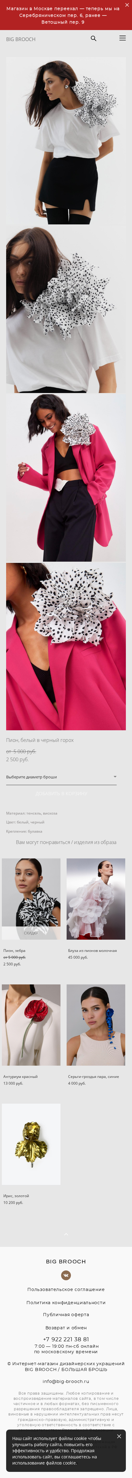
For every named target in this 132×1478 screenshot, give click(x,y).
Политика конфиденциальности (66, 1303)
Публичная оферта (66, 1315)
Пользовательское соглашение (66, 1290)
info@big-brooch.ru (66, 1382)
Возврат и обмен (66, 1328)
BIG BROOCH (21, 39)
